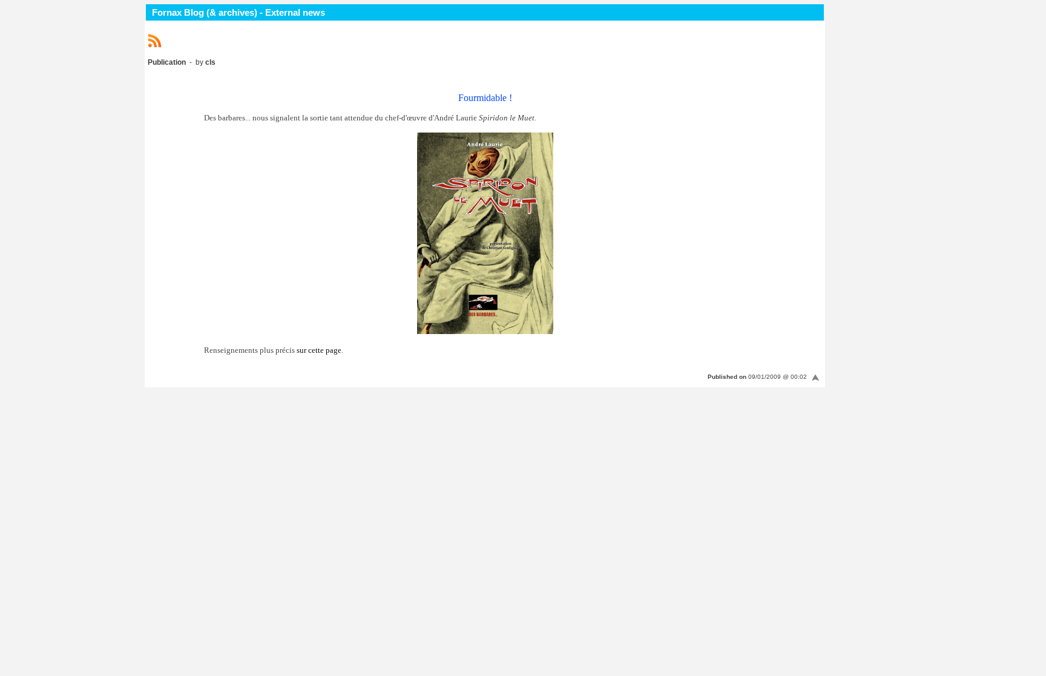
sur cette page (319, 350)
